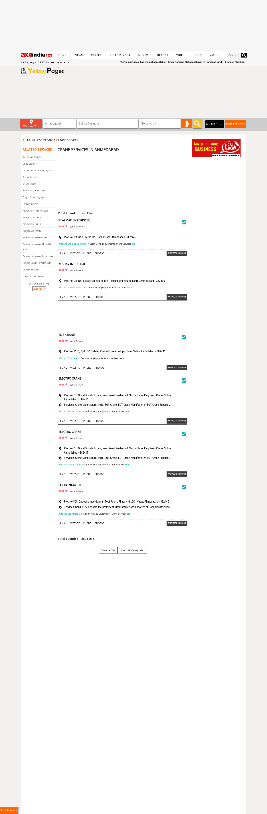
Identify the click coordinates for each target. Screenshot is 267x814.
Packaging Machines (32, 217)
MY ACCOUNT (214, 124)
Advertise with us (58, 62)
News (79, 55)
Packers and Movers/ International (38, 256)
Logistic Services (30, 204)
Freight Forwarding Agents (35, 197)
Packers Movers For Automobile (37, 263)
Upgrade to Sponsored (176, 253)
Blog (198, 55)
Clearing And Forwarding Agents (37, 170)
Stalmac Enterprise (74, 220)
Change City (108, 550)
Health (162, 55)
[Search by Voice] (186, 123)
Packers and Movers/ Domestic (37, 237)
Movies (143, 55)
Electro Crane (69, 378)
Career (96, 55)
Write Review (76, 226)
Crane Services (29, 184)
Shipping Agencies (31, 269)
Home (62, 55)
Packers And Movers (32, 231)
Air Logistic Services (32, 157)
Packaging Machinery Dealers (36, 211)
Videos (181, 55)
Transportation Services (33, 276)
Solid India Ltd (70, 485)
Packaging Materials (32, 224)
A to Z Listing (39, 283)
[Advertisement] (133, 25)
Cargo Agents (29, 164)
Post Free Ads (235, 124)
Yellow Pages (120, 55)
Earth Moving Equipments (34, 190)
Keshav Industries (72, 264)
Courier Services (30, 177)
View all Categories (133, 550)
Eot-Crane (66, 335)
